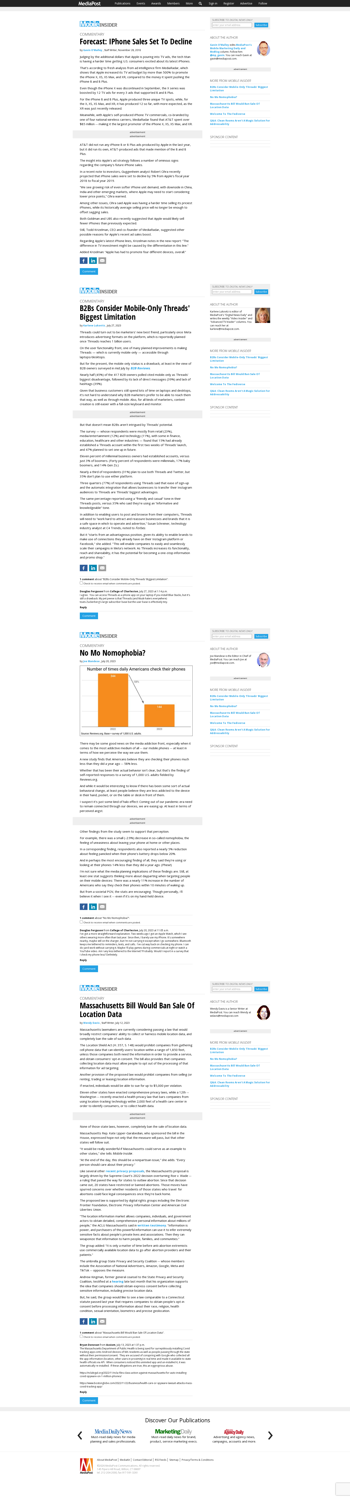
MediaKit (125, 1460)
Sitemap (174, 1460)
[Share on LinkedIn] (93, 260)
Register (228, 3)
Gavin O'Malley (92, 50)
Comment (88, 271)
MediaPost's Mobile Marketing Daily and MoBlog (231, 48)
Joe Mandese (91, 661)
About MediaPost (107, 1460)
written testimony (152, 1225)
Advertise (246, 3)
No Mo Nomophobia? (223, 97)
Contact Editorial (142, 1460)
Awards (156, 3)
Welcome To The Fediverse (227, 114)
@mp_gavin (217, 55)
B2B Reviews (140, 368)
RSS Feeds (160, 1460)
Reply (83, 607)
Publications (122, 3)
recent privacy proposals (125, 1171)
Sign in (213, 3)
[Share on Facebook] (84, 260)
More (189, 3)
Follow (262, 3)
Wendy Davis (91, 1023)
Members (173, 3)
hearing (118, 1281)
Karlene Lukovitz (94, 325)
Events (141, 3)
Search (200, 3)
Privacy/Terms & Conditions (197, 1460)
